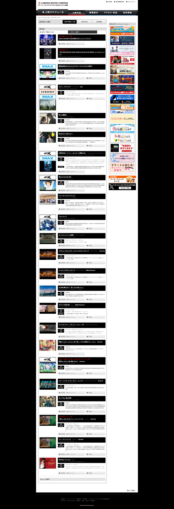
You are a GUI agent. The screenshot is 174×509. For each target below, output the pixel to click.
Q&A (83, 500)
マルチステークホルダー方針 (68, 500)
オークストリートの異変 (66, 235)
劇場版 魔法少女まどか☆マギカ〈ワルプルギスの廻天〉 (76, 66)
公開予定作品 (84, 21)
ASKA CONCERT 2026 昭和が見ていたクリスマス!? (75, 38)
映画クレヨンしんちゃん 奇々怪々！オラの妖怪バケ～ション (77, 342)
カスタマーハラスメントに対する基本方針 (99, 499)
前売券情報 (99, 21)
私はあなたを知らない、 (66, 133)
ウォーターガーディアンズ (67, 195)
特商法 (78, 500)
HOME (39, 17)
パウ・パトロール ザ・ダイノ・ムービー (71, 380)
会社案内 (63, 499)
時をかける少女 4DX (65, 177)
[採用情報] (127, 12)
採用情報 (78, 499)
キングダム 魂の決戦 (65, 398)
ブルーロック (63, 216)
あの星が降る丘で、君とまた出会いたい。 (72, 287)
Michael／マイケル (64, 459)
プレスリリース (70, 499)
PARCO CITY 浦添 (45, 17)
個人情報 (84, 499)
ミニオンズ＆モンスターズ (67, 270)
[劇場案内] (93, 12)
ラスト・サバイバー (65, 86)
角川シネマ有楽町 (90, 500)
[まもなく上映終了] (82, 32)
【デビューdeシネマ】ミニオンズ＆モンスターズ (74, 251)
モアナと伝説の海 (64, 304)
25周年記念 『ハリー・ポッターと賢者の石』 (72, 153)
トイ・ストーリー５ (65, 439)
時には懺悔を (63, 115)
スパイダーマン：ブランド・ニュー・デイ (72, 324)
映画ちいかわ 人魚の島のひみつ (68, 361)
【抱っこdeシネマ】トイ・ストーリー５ (71, 419)
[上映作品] (76, 12)
